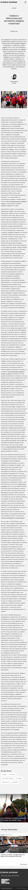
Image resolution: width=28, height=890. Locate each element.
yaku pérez (15, 782)
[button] (25, 2)
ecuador (4, 774)
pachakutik (19, 778)
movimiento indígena (7, 778)
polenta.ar (25, 888)
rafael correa (5, 782)
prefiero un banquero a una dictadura (13, 518)
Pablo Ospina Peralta (14, 82)
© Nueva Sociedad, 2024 (6, 888)
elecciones (12, 774)
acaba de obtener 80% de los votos (16, 447)
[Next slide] (25, 829)
